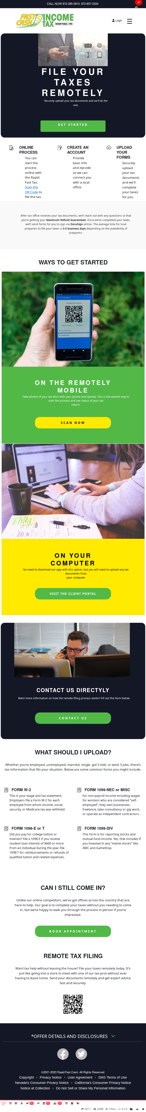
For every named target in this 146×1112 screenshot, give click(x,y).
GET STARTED (73, 125)
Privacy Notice (51, 1077)
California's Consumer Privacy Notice (103, 1083)
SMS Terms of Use (112, 1077)
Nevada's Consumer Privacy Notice (42, 1083)
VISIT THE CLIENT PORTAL (73, 594)
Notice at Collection (35, 1088)
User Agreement (80, 1077)
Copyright (26, 1077)
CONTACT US (73, 718)
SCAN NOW (73, 423)
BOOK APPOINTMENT (73, 931)
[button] (136, 7)
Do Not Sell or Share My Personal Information (90, 1088)
